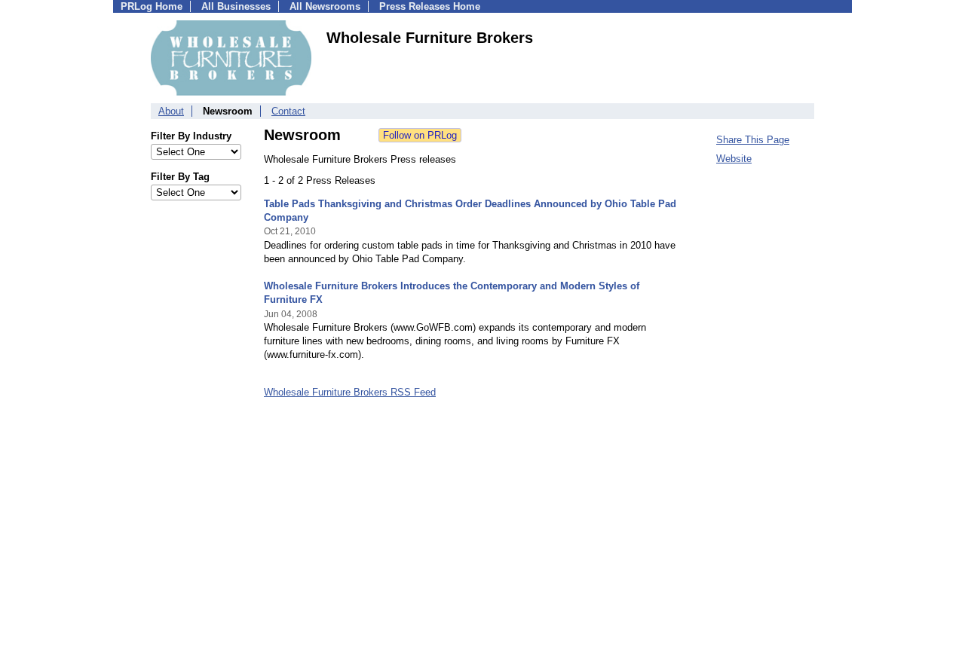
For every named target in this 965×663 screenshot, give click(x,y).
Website (734, 158)
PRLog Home (151, 6)
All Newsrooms (325, 6)
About (171, 111)
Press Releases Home (429, 6)
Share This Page (752, 139)
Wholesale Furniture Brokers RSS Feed (350, 392)
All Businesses (236, 6)
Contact (288, 111)
